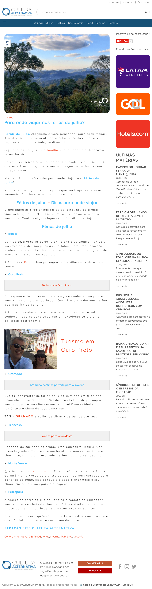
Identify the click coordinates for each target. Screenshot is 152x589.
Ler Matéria (122, 203)
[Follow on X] (142, 2)
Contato (113, 22)
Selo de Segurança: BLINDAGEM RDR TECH (106, 584)
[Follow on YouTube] (148, 2)
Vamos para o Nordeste (57, 436)
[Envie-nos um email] (145, 2)
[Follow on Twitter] (134, 567)
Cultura (61, 22)
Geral (90, 22)
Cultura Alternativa (15, 536)
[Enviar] (146, 12)
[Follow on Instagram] (139, 2)
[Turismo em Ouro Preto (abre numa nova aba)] (41, 285)
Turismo (100, 22)
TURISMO (66, 536)
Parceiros (127, 2)
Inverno (54, 536)
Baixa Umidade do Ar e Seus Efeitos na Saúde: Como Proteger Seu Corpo (132, 349)
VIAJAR (78, 536)
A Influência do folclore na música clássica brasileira (132, 257)
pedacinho (39, 471)
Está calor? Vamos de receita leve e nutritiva (131, 215)
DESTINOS (35, 536)
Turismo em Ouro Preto (57, 285)
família (52, 150)
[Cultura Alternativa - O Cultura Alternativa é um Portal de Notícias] (17, 12)
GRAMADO (25, 416)
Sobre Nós (113, 2)
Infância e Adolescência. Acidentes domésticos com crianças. (129, 302)
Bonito (29, 262)
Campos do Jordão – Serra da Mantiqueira (132, 170)
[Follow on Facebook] (135, 2)
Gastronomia (75, 22)
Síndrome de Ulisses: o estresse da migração (133, 388)
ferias (45, 536)
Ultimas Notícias (43, 22)
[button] (4, 23)
